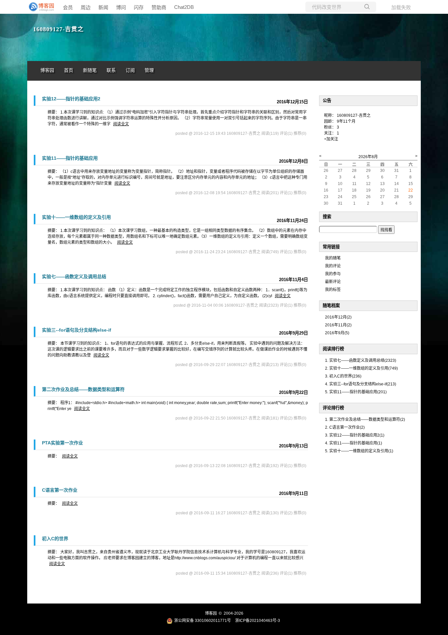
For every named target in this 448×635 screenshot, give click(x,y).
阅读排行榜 (333, 348)
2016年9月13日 (293, 445)
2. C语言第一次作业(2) (345, 427)
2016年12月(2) (338, 317)
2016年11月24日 (292, 220)
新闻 (103, 7)
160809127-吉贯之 (58, 29)
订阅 (130, 70)
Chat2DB (184, 7)
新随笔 (90, 70)
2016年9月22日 (293, 392)
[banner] (40, 6)
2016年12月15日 (292, 101)
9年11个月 (346, 121)
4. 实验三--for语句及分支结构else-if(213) (360, 384)
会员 (68, 7)
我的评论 (333, 266)
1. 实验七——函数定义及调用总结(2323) (360, 360)
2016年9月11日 (293, 493)
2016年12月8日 (293, 161)
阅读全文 (121, 124)
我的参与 (333, 274)
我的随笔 (333, 258)
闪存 (139, 7)
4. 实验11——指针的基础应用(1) (353, 443)
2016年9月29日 (293, 333)
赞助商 (159, 7)
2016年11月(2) (338, 325)
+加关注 (331, 139)
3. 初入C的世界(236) (343, 376)
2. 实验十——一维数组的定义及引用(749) (361, 368)
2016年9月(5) (337, 333)
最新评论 (333, 281)
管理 (149, 70)
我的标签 (333, 289)
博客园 (47, 70)
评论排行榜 (333, 407)
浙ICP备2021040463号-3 (257, 620)
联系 (111, 70)
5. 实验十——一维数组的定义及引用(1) (359, 451)
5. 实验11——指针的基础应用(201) (356, 392)
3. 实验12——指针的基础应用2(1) (354, 435)
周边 (86, 7)
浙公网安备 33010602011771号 (202, 620)
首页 (68, 70)
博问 (121, 7)
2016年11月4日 (293, 279)
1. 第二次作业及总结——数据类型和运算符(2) (365, 419)
